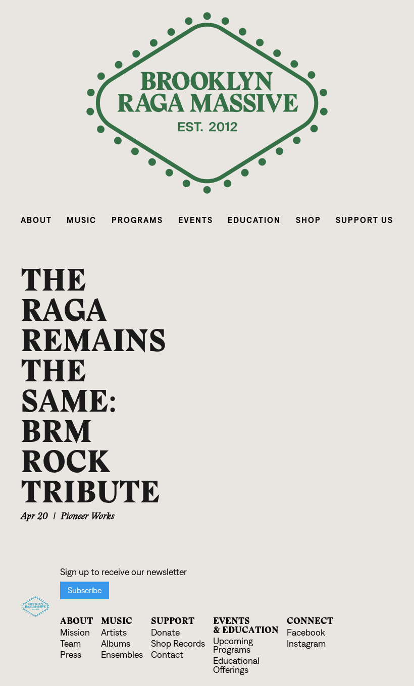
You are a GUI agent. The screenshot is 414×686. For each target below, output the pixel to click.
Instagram (306, 644)
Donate (165, 632)
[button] (36, 220)
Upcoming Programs (233, 646)
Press (70, 655)
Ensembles (122, 655)
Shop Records (178, 644)
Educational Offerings (236, 665)
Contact (167, 655)
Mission (75, 632)
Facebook (306, 632)
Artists (114, 632)
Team (70, 644)
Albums (115, 644)
